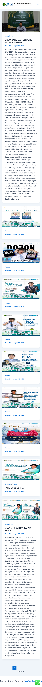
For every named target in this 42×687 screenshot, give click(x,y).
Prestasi (7, 231)
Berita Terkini (9, 36)
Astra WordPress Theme (33, 681)
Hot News (8, 484)
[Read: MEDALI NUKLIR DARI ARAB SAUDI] (21, 509)
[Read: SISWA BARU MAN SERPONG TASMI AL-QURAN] (21, 21)
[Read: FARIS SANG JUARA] (21, 469)
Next (21, 671)
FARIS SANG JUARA (14, 488)
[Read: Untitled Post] (21, 216)
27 (27, 667)
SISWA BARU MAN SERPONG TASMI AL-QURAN (18, 41)
